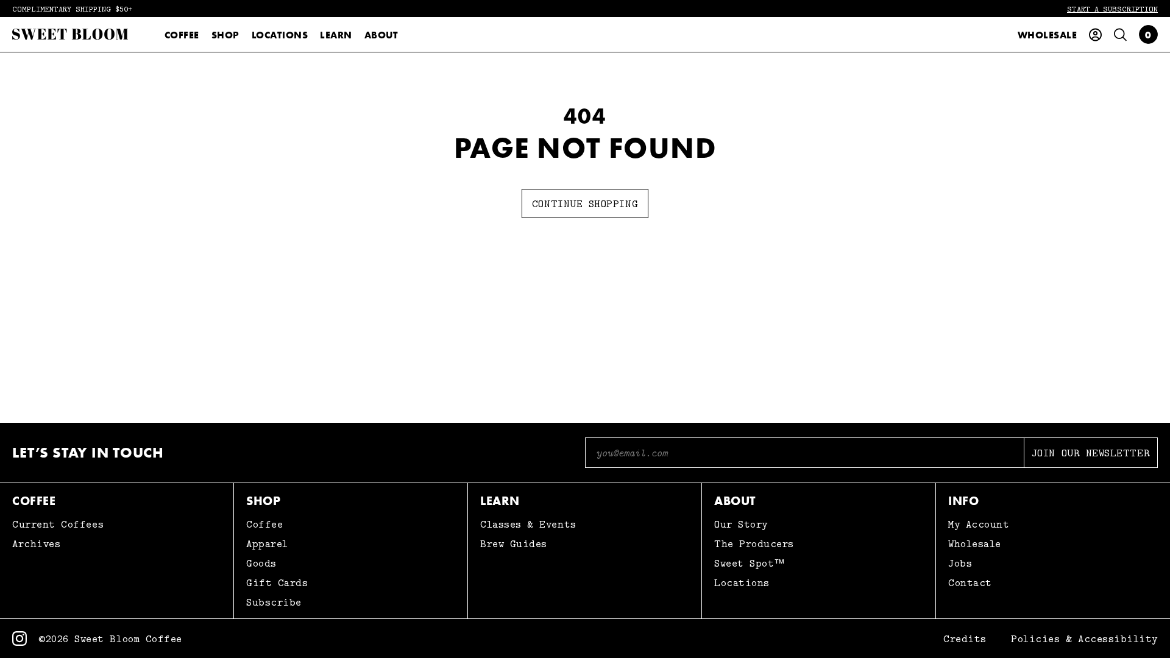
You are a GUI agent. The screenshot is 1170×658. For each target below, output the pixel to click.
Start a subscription (1112, 8)
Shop (225, 35)
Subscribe (274, 602)
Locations (280, 35)
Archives (36, 543)
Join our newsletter (1091, 452)
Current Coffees (58, 524)
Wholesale (1047, 35)
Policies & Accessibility (1084, 638)
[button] (1148, 34)
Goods (261, 563)
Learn (336, 35)
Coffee (182, 35)
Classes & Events (528, 524)
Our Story (741, 524)
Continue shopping (585, 203)
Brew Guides (513, 543)
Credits (965, 638)
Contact (970, 582)
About (381, 35)
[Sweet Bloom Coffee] (70, 34)
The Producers (754, 543)
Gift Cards (277, 582)
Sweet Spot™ (749, 563)
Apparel (267, 543)
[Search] (1120, 34)
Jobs (960, 563)
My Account (978, 524)
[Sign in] (1095, 34)
